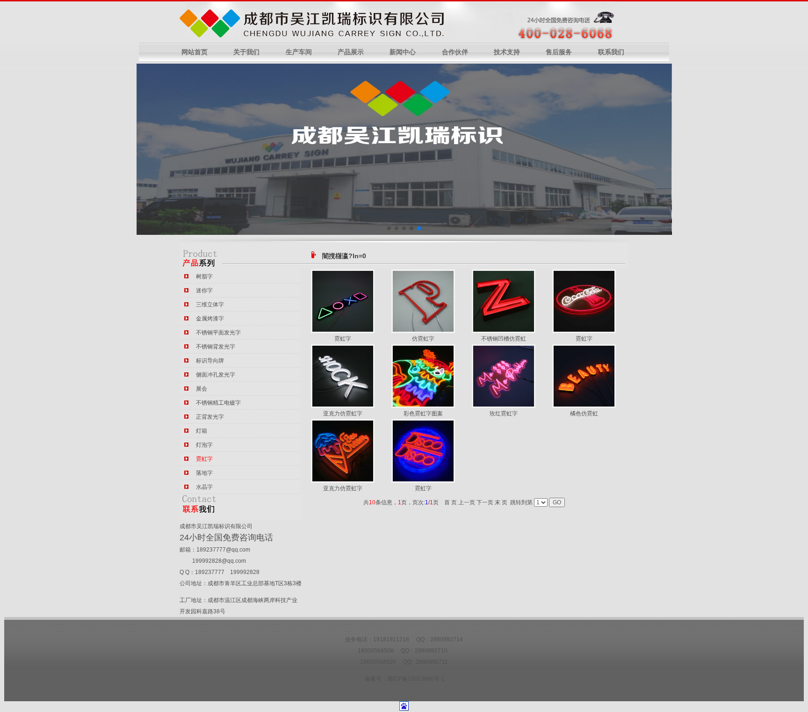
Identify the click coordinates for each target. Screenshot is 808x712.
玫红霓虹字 (504, 413)
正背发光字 (210, 417)
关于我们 (246, 52)
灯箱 (201, 431)
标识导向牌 (210, 360)
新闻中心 (403, 52)
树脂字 (204, 276)
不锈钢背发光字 (215, 346)
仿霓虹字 (423, 338)
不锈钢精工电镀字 (218, 403)
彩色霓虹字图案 (423, 413)
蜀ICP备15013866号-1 (416, 679)
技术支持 (507, 52)
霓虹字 (342, 338)
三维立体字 (210, 304)
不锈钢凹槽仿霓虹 (503, 338)
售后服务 (559, 52)
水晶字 (204, 487)
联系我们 (611, 52)
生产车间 (299, 52)
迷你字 (204, 290)
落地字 (204, 473)
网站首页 (194, 52)
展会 (201, 388)
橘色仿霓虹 (584, 413)
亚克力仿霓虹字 (342, 413)
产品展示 (351, 52)
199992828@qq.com (219, 561)
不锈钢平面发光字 (218, 332)
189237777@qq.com (223, 549)
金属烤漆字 (210, 318)
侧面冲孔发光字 (215, 374)
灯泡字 (204, 445)
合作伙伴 (455, 52)
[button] (389, 228)
